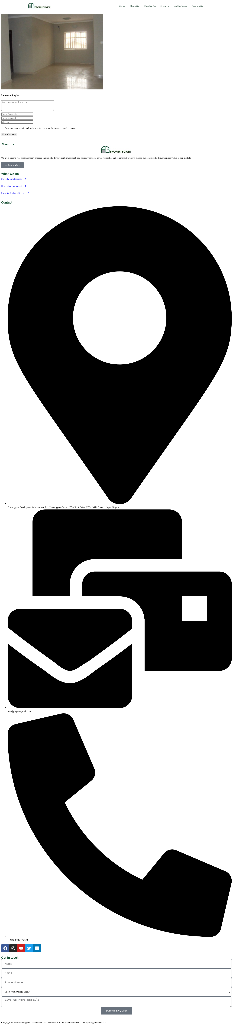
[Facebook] (5, 948)
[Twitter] (29, 948)
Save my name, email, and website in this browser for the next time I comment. (41, 128)
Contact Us (197, 6)
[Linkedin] (37, 948)
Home (122, 6)
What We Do (150, 6)
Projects (164, 6)
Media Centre (180, 6)
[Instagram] (13, 948)
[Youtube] (21, 948)
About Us (134, 6)
